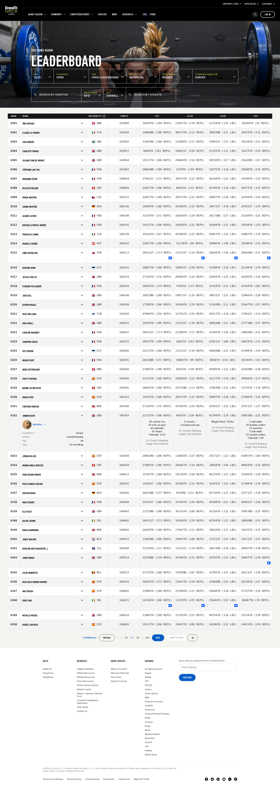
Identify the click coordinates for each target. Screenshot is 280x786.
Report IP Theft (141, 779)
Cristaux (149, 722)
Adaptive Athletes (85, 669)
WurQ (147, 730)
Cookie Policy (92, 779)
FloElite (148, 750)
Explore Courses (119, 681)
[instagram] (218, 779)
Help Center (82, 707)
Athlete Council (84, 689)
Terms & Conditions (53, 779)
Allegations (48, 677)
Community (56, 14)
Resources (127, 14)
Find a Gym (116, 677)
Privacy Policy (74, 779)
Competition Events (79, 14)
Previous (107, 637)
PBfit (147, 697)
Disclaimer (109, 779)
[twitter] (212, 779)
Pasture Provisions (154, 701)
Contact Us (82, 711)
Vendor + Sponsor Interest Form (89, 694)
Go (193, 637)
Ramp (147, 726)
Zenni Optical (151, 693)
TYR (146, 746)
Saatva (148, 689)
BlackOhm (150, 738)
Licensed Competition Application (87, 701)
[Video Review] (170, 258)
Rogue (148, 673)
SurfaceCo (150, 709)
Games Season (35, 14)
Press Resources (85, 681)
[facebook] (206, 779)
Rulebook (47, 669)
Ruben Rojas (151, 754)
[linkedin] (229, 779)
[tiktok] (235, 779)
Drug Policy (48, 673)
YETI (147, 681)
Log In (268, 14)
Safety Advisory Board (87, 685)
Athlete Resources (86, 673)
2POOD (148, 685)
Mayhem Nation (152, 734)
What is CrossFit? (119, 669)
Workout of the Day (120, 673)
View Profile (37, 424)
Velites (148, 677)
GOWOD (149, 705)
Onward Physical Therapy (157, 714)
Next (158, 637)
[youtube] (224, 779)
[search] (255, 14)
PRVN (147, 718)
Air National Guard (153, 669)
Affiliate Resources (86, 677)
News (114, 14)
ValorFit (148, 742)
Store (149, 14)
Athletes (102, 14)
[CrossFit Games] (11, 10)
